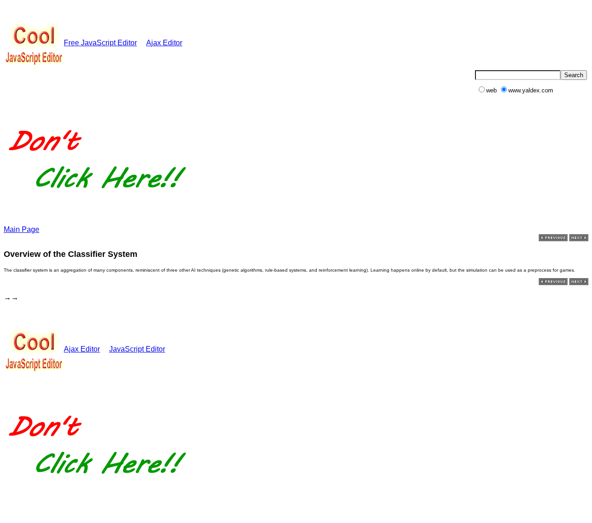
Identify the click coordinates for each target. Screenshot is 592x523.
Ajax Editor (164, 43)
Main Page (21, 229)
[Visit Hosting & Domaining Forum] (96, 198)
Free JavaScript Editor (100, 43)
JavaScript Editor (137, 349)
